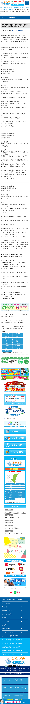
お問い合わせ (6, 628)
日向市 (18, 338)
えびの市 (6, 343)
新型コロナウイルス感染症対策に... (14, 533)
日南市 (18, 336)
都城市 (18, 333)
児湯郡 (7, 348)
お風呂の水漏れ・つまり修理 (11, 647)
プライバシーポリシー (9, 632)
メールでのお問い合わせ (17, 4)
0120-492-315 (14, 666)
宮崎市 (7, 333)
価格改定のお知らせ (10, 522)
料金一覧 (4, 607)
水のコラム (5, 618)
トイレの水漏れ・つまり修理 (11, 640)
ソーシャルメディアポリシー (11, 636)
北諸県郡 (17, 343)
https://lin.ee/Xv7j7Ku (7, 316)
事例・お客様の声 (7, 610)
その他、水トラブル (8, 654)
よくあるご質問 (7, 614)
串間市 (7, 341)
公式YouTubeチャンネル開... (12, 517)
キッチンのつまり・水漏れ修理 (11, 643)
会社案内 (4, 625)
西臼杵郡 (6, 350)
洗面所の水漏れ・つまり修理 (11, 650)
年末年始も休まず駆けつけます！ (14, 528)
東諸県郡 (17, 345)
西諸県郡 (6, 345)
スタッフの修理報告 (8, 9)
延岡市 (7, 336)
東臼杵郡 (17, 348)
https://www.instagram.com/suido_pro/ (12, 322)
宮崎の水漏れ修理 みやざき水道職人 (11, 599)
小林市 (7, 338)
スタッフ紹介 (6, 621)
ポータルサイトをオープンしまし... (14, 512)
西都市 (18, 341)
